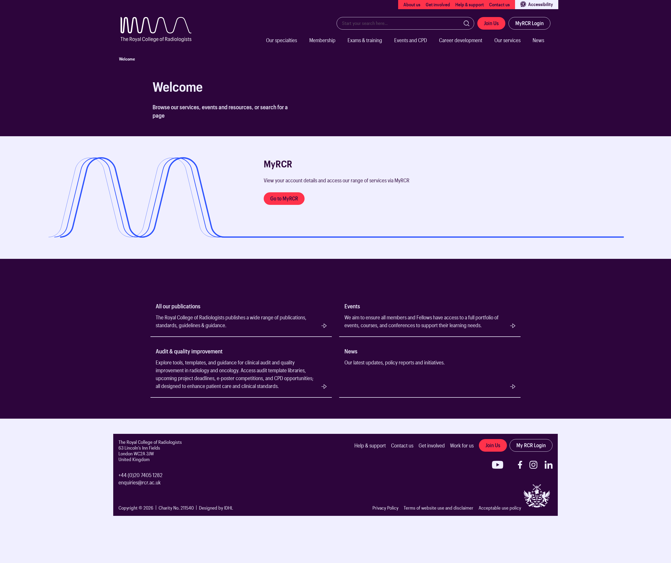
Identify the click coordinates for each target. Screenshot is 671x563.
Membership (322, 40)
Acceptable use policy (500, 508)
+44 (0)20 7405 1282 (140, 475)
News (538, 40)
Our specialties (281, 40)
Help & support (469, 4)
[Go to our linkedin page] (549, 465)
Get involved (438, 4)
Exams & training (365, 40)
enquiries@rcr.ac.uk (139, 482)
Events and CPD (410, 40)
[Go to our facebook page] (520, 465)
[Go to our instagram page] (533, 465)
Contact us (499, 4)
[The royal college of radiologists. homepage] (161, 34)
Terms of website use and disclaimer (438, 508)
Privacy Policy (385, 508)
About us (411, 4)
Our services (507, 40)
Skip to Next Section (131, 151)
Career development (460, 40)
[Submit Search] (466, 23)
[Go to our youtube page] (497, 465)
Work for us (462, 445)
